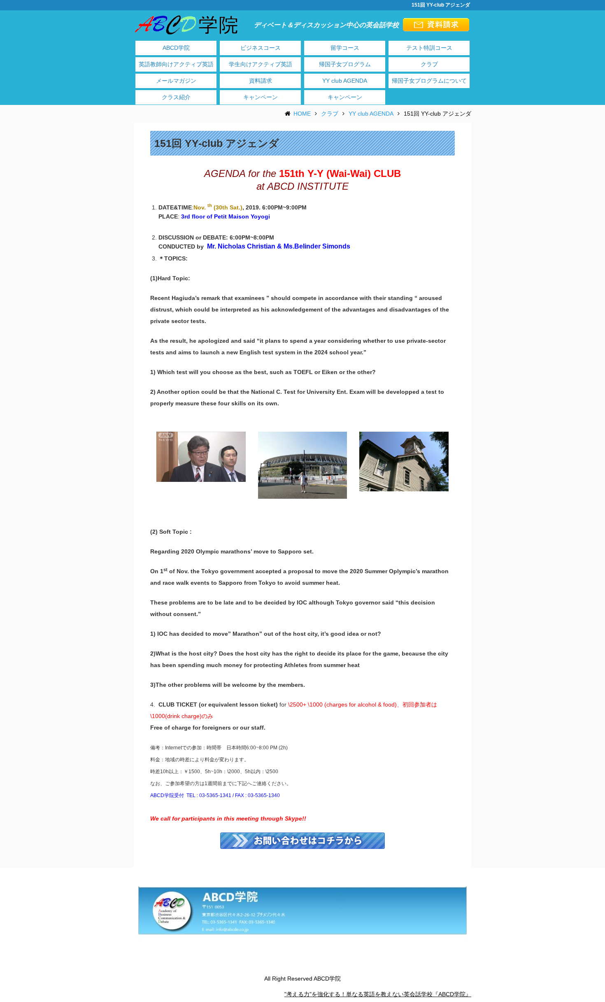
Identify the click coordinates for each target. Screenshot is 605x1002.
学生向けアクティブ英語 (260, 64)
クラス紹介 (176, 97)
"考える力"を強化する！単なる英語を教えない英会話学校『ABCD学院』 (377, 994)
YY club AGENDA (344, 80)
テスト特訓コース (429, 47)
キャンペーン (260, 97)
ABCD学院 (176, 47)
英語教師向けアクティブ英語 (176, 64)
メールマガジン (176, 80)
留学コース (344, 47)
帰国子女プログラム (345, 64)
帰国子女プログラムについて (429, 80)
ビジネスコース (260, 47)
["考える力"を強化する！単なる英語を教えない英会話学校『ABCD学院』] (186, 24)
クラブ (429, 64)
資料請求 (260, 80)
